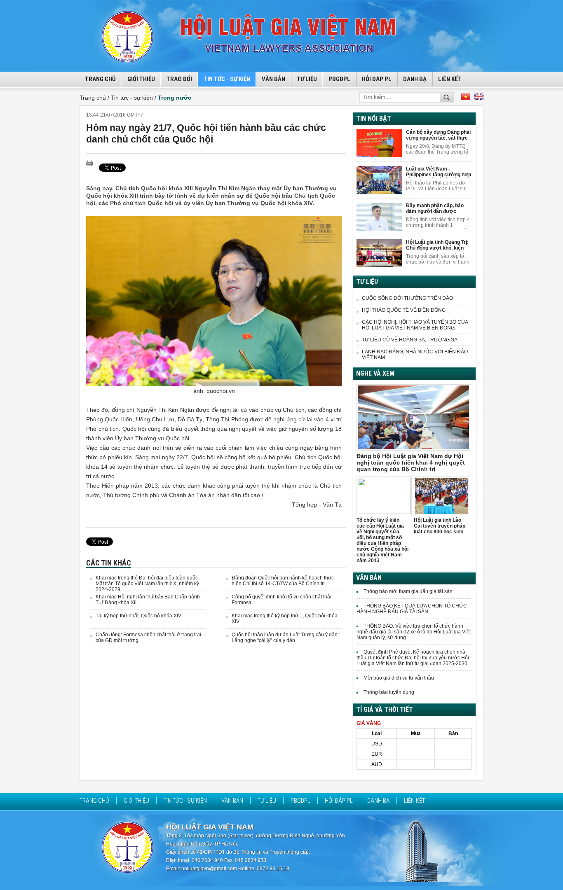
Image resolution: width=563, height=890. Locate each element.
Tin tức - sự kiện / (134, 97)
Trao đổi (179, 79)
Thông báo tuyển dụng (389, 692)
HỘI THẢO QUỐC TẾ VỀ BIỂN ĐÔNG (404, 310)
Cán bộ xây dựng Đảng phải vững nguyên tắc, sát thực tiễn (438, 135)
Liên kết (449, 79)
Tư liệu (307, 79)
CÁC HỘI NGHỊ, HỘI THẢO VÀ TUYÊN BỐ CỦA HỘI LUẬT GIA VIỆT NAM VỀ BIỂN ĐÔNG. (415, 325)
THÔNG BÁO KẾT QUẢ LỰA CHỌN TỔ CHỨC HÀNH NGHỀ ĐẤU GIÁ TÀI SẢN (412, 608)
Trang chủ (94, 800)
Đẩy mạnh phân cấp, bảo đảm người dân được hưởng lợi (435, 209)
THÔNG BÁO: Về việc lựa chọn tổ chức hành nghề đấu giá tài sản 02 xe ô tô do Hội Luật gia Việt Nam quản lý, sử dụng (414, 631)
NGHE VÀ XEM (375, 373)
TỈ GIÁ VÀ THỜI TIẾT (384, 709)
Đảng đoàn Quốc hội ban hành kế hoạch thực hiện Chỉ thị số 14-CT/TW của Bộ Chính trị (283, 580)
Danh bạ (415, 79)
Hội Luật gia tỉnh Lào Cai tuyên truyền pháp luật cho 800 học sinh (439, 526)
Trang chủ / (95, 97)
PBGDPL (339, 79)
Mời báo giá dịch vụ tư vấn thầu (399, 678)
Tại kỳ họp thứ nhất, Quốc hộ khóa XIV (138, 616)
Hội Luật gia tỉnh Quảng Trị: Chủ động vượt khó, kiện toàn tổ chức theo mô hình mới (437, 245)
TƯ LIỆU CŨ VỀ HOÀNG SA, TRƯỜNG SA (409, 340)
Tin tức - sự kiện (227, 79)
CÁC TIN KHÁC (108, 562)
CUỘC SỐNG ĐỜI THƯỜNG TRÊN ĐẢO (407, 298)
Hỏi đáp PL (377, 79)
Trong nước (174, 97)
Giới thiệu (141, 79)
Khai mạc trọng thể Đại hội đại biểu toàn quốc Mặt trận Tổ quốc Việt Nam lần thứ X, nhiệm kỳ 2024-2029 (147, 583)
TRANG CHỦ (100, 79)
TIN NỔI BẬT (373, 118)
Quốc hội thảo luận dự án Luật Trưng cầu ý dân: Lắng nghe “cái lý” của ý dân (285, 637)
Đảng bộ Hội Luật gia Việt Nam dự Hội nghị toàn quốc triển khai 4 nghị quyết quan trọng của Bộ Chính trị (411, 462)
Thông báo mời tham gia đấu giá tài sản (408, 591)
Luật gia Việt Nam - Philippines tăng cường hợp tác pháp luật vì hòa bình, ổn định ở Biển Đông (438, 172)
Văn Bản (273, 79)
